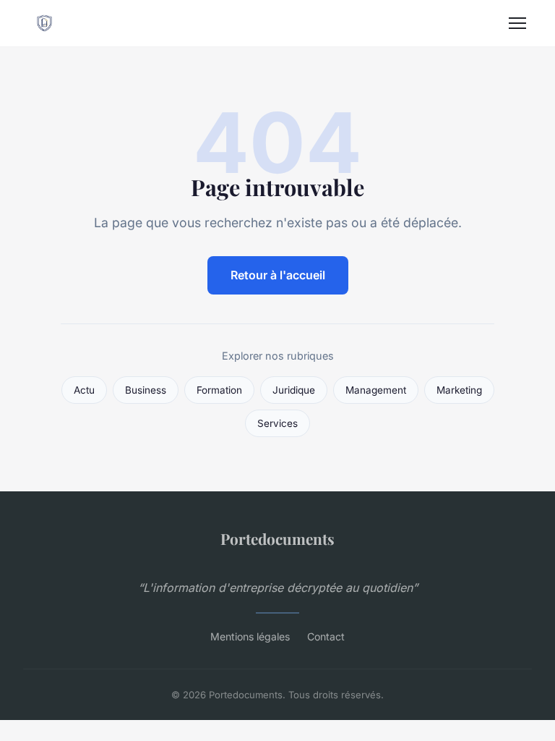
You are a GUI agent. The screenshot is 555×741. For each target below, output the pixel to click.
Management (375, 390)
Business (145, 390)
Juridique (293, 390)
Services (277, 423)
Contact (326, 636)
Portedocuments (277, 538)
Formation (219, 390)
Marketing (459, 390)
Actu (84, 390)
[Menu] (517, 23)
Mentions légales (250, 636)
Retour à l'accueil (278, 275)
